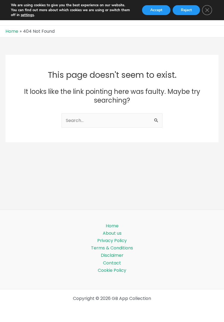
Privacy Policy (112, 240)
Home (112, 226)
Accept (156, 10)
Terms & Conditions (112, 248)
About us (112, 233)
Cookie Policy (112, 270)
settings (27, 15)
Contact (112, 263)
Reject (186, 10)
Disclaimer (112, 255)
